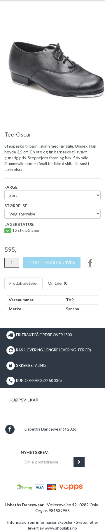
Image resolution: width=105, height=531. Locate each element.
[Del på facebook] (90, 264)
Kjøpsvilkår (24, 399)
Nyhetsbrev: (35, 452)
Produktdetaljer (23, 283)
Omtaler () (58, 283)
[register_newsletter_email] (79, 462)
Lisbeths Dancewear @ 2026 (50, 428)
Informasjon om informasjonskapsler (40, 522)
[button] (10, 429)
